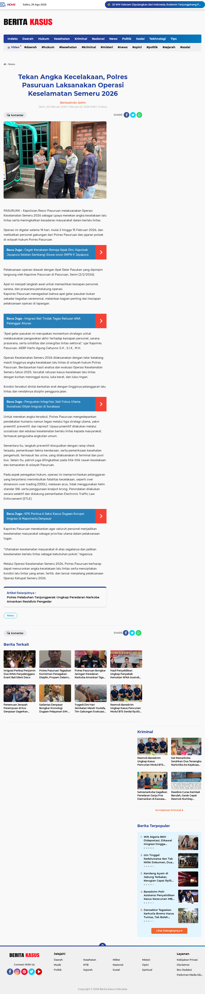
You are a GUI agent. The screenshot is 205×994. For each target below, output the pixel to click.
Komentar (17, 633)
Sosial (140, 39)
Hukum (43, 39)
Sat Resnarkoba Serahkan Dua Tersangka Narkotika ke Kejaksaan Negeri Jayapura (186, 761)
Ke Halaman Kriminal (168, 810)
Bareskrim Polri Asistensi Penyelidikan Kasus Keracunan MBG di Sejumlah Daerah (159, 895)
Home (11, 4)
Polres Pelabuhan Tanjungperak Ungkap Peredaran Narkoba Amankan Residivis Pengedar (53, 599)
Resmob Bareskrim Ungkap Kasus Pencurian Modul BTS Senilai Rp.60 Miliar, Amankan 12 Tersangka (151, 761)
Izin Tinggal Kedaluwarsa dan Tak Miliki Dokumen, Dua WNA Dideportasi (158, 858)
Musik (57, 964)
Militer (116, 959)
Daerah (27, 39)
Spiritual (147, 969)
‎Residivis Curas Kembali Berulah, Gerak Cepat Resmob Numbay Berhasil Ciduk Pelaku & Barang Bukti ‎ (185, 796)
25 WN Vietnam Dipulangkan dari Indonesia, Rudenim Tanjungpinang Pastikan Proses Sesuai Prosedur (156, 4)
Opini (138, 47)
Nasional (98, 39)
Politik (126, 39)
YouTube (41, 977)
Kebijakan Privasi (187, 959)
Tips (174, 39)
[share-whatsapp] (139, 115)
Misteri (108, 47)
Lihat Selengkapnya (168, 930)
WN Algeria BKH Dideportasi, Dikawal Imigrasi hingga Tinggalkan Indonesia (158, 840)
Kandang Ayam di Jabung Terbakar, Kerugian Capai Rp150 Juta (158, 877)
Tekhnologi (157, 39)
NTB (85, 964)
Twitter (33, 977)
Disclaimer (183, 964)
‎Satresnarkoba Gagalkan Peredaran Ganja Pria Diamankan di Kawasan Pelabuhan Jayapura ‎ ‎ (152, 796)
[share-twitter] (133, 115)
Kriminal (81, 39)
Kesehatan (62, 39)
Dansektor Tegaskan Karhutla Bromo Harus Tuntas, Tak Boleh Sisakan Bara (159, 913)
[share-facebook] (126, 115)
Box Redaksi (184, 969)
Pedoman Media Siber (190, 974)
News (113, 39)
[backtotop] (102, 946)
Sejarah (170, 47)
